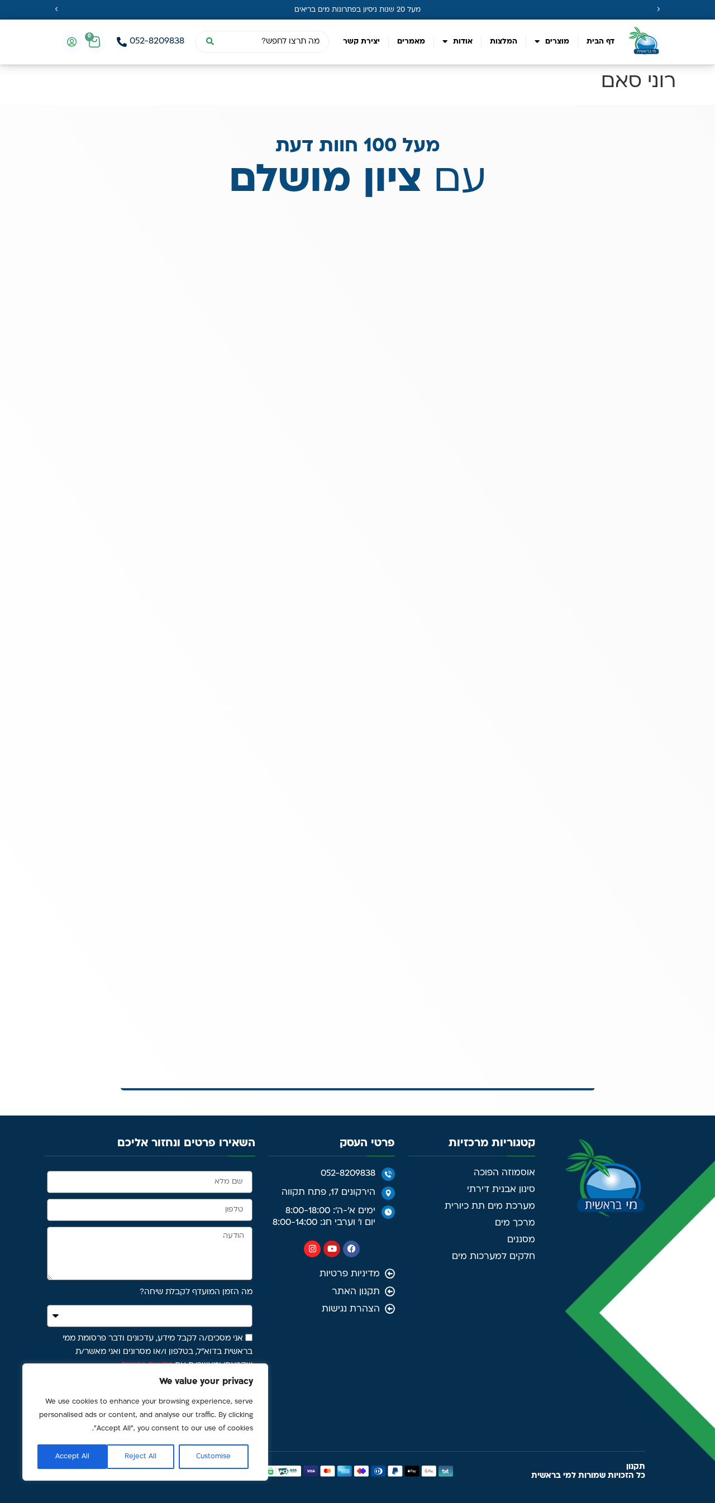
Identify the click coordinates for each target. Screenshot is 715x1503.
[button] (56, 9)
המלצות (503, 41)
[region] (145, 1422)
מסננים (521, 661)
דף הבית (600, 41)
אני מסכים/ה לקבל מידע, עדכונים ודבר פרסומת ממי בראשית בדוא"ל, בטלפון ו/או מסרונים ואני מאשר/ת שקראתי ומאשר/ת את (157, 774)
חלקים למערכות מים (493, 678)
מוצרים (557, 41)
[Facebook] (351, 671)
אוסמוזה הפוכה (504, 594)
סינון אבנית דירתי (501, 611)
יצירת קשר (361, 41)
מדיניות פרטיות (147, 787)
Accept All (72, 1456)
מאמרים (411, 41)
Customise (213, 1456)
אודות (463, 41)
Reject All (140, 1456)
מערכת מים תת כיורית (490, 628)
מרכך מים (515, 644)
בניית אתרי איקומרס (137, 893)
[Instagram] (312, 671)
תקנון (635, 888)
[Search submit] (209, 42)
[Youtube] (331, 671)
